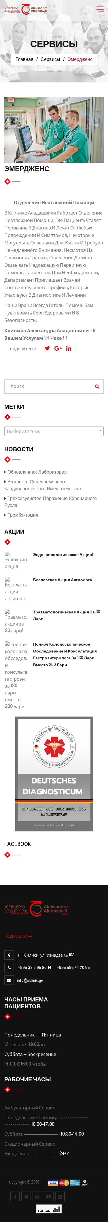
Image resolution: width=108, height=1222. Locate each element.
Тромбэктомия (22, 515)
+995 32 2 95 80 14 (35, 968)
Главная (24, 59)
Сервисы (50, 59)
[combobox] (54, 431)
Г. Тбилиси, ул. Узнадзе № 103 (46, 955)
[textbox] (54, 431)
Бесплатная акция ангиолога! (63, 580)
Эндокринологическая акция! (63, 555)
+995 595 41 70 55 (73, 968)
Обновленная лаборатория (36, 472)
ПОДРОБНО (16, 936)
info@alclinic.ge (30, 980)
